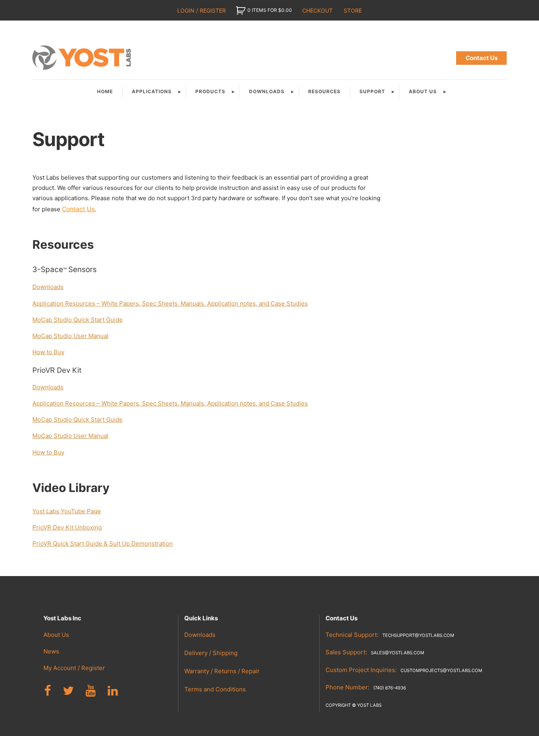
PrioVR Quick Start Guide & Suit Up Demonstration (102, 543)
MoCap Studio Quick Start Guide (77, 319)
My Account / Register (74, 668)
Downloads (266, 91)
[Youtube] (91, 690)
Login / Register (201, 10)
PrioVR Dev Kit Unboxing (67, 527)
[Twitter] (68, 690)
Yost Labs (82, 58)
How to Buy (48, 352)
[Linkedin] (113, 690)
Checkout (317, 10)
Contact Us (482, 58)
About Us (423, 91)
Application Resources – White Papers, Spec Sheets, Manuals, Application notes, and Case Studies (170, 303)
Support (372, 91)
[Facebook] (47, 690)
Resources (324, 91)
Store (353, 10)
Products (210, 91)
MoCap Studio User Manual (70, 336)
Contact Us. (79, 209)
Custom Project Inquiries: (404, 670)
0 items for (269, 10)
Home (105, 91)
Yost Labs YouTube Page (66, 511)
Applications (152, 91)
